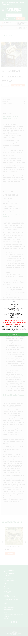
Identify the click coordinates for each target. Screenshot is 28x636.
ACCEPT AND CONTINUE (14, 334)
